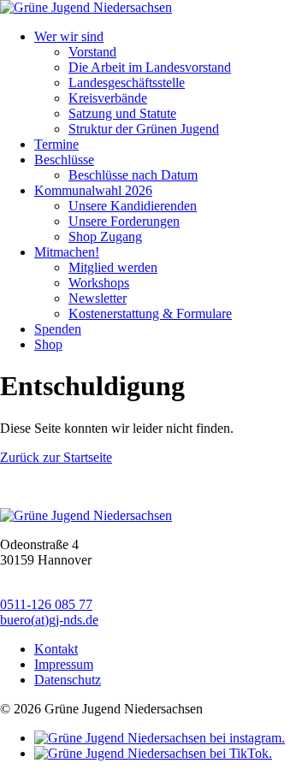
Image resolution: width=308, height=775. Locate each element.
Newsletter (97, 298)
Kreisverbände (107, 98)
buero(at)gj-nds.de (49, 619)
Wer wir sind (69, 36)
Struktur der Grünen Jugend (143, 128)
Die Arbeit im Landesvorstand (149, 67)
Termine (56, 144)
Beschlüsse (64, 159)
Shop (48, 344)
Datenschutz (67, 679)
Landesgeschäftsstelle (126, 82)
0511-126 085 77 (46, 604)
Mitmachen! (66, 252)
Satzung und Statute (122, 113)
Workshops (98, 282)
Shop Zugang (105, 236)
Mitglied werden (112, 267)
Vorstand (92, 51)
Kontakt (56, 649)
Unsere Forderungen (124, 221)
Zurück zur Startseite (56, 457)
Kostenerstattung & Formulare (150, 313)
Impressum (63, 664)
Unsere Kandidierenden (132, 205)
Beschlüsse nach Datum (133, 175)
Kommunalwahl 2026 (93, 190)
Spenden (57, 329)
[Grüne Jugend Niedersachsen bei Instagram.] (159, 738)
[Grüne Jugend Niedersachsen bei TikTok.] (153, 753)
